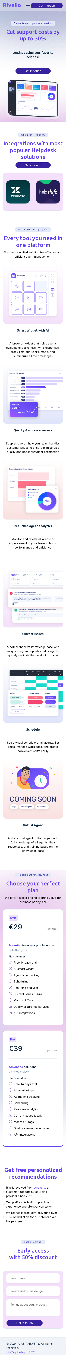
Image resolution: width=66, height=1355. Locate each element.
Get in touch (47, 5)
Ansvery (39, 1187)
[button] (27, 5)
